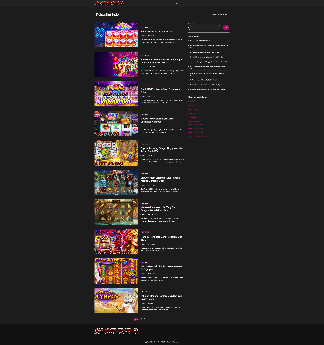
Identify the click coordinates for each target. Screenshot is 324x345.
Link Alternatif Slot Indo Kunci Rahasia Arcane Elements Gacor (208, 67)
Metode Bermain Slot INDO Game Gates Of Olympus (207, 85)
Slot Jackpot (145, 55)
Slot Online (145, 27)
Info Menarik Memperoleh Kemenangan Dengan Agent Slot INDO (209, 46)
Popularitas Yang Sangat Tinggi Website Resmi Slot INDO (208, 62)
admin (143, 35)
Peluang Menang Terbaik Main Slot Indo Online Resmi (207, 89)
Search (191, 23)
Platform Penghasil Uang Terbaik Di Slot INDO (205, 80)
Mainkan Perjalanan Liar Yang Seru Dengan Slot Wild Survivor (207, 74)
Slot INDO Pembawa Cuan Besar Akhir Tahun (204, 52)
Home (176, 3)
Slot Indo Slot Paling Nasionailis (156, 31)
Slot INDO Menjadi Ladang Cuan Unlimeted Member (207, 57)
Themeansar (176, 342)
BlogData (167, 342)
